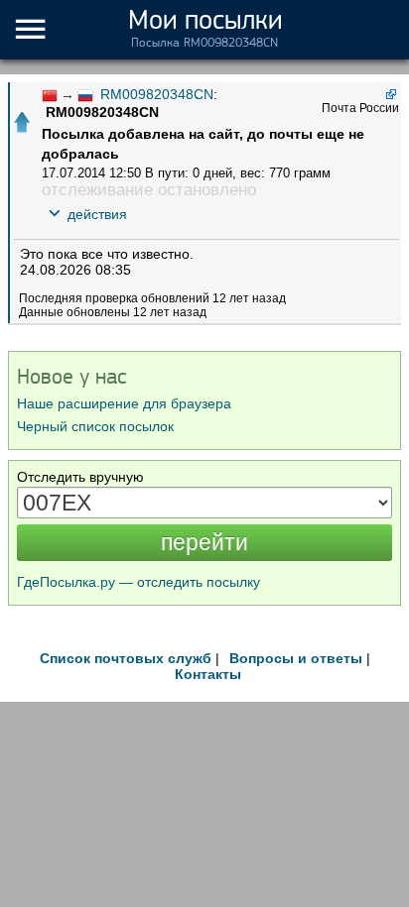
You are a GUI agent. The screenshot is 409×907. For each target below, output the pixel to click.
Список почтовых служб (125, 658)
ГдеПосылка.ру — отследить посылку (138, 582)
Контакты (208, 674)
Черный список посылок (95, 426)
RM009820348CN (156, 94)
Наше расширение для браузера (124, 403)
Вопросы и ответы (295, 658)
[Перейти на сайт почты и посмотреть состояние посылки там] (389, 93)
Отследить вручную (80, 477)
